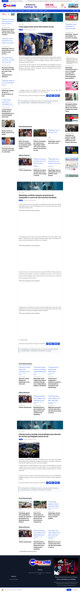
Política (11, 10)
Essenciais (75, 589)
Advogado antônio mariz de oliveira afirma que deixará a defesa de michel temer (71, 107)
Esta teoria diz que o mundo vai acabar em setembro (8, 150)
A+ (71, 10)
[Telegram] (56, 95)
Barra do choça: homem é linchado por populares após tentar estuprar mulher (25, 144)
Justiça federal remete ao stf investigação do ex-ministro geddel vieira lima (8, 113)
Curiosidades (28, 10)
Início (3, 10)
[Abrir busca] (77, 11)
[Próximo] (77, 6)
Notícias (7, 10)
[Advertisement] (40, 80)
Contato (45, 10)
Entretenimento (35, 10)
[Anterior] (45, 6)
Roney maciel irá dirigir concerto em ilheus (8, 132)
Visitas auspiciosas (25, 170)
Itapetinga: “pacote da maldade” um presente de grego (71, 36)
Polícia (16, 10)
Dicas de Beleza (21, 10)
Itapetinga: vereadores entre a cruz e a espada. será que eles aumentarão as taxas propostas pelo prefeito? (71, 73)
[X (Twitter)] (53, 95)
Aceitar (69, 589)
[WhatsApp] (47, 95)
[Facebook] (50, 95)
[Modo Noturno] (74, 11)
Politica (34, 403)
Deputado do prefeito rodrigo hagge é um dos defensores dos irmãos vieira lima (71, 138)
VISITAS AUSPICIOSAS (25, 407)
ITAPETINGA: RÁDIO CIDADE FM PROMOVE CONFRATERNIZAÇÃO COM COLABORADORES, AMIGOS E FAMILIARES (39, 382)
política (20, 166)
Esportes (41, 10)
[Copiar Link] (58, 95)
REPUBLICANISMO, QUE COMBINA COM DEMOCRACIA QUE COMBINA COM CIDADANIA (39, 411)
